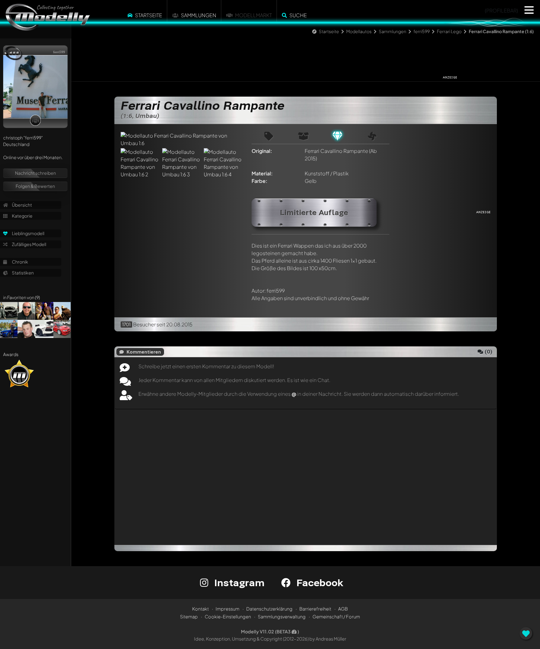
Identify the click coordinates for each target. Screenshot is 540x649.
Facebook (318, 582)
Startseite (148, 15)
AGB (343, 608)
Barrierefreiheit (315, 608)
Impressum (227, 608)
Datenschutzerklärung (269, 608)
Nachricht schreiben (35, 173)
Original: (262, 151)
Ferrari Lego (449, 31)
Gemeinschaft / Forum (336, 616)
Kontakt (200, 608)
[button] (529, 10)
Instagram (238, 582)
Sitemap (189, 616)
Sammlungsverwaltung (282, 616)
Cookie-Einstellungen (228, 616)
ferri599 (421, 31)
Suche (298, 15)
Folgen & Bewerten (35, 186)
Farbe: (260, 181)
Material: (262, 173)
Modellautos (359, 31)
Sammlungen (198, 15)
